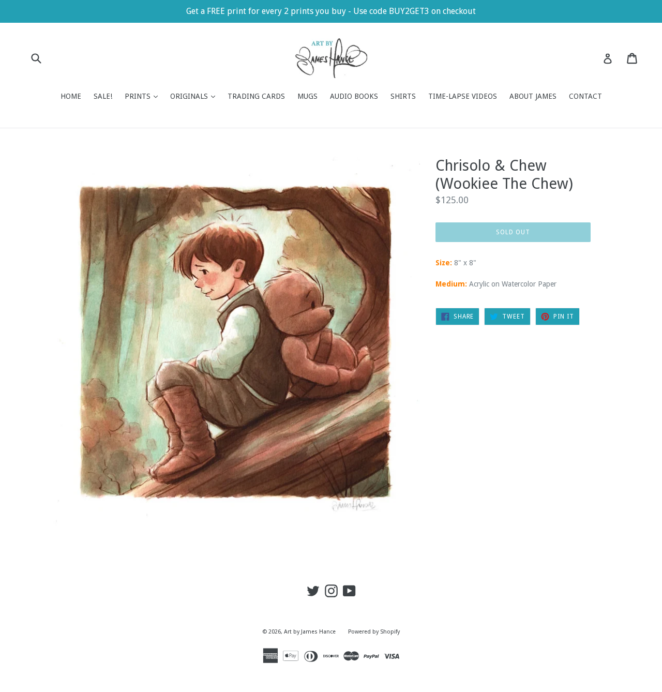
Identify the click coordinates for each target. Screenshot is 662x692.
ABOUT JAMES (532, 96)
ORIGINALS (195, 96)
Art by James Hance (310, 631)
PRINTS (144, 96)
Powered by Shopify (374, 631)
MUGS (307, 96)
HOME (71, 96)
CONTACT (585, 96)
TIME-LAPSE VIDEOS (462, 96)
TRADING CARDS (256, 96)
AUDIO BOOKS (354, 96)
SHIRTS (403, 96)
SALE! (103, 96)
